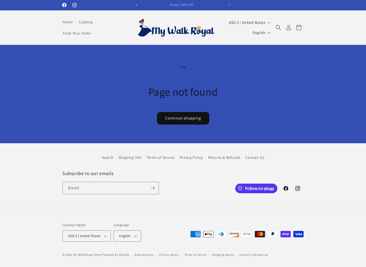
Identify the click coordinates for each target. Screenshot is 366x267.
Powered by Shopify (116, 255)
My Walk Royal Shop (87, 255)
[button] (278, 27)
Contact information (254, 255)
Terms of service (195, 255)
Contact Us (254, 157)
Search (108, 157)
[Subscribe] (153, 188)
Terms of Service (161, 157)
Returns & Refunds (224, 157)
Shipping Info (130, 157)
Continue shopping (183, 118)
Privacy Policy (191, 157)
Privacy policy (169, 255)
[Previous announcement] (137, 5)
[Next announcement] (229, 5)
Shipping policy (223, 255)
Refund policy (144, 255)
